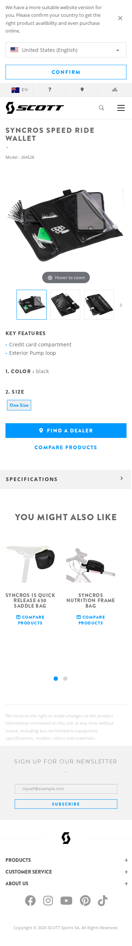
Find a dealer (69, 430)
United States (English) (49, 49)
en (25, 90)
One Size (19, 405)
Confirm (66, 72)
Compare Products (66, 447)
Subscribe (66, 804)
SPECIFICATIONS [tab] (32, 479)
